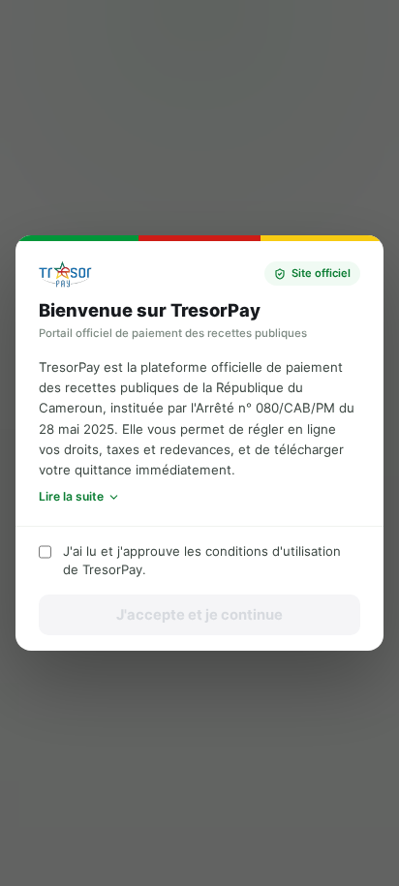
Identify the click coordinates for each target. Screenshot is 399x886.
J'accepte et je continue (199, 615)
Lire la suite (71, 496)
